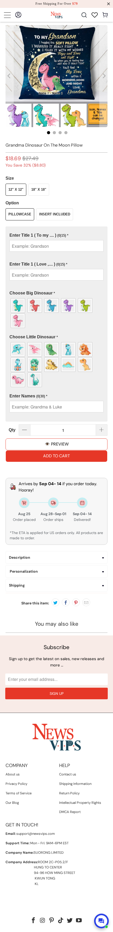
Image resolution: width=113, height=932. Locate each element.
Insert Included (54, 214)
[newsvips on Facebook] (33, 921)
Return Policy (69, 793)
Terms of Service (19, 793)
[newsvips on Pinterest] (52, 921)
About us (13, 774)
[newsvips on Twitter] (70, 921)
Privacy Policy (16, 783)
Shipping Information (75, 783)
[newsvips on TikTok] (61, 921)
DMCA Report (70, 812)
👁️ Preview (57, 444)
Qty (12, 430)
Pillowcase (19, 214)
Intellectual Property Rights (80, 802)
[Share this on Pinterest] (76, 602)
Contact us (67, 774)
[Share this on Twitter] (55, 602)
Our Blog (12, 802)
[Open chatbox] (101, 921)
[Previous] (9, 76)
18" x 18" (38, 189)
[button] (56, 235)
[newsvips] (57, 14)
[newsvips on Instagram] (43, 921)
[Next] (103, 76)
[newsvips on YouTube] (79, 921)
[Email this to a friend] (86, 602)
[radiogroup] (56, 313)
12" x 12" (15, 189)
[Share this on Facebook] (66, 602)
